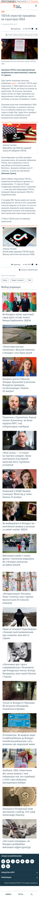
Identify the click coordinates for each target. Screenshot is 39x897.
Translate (34, 1)
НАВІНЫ (8, 894)
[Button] (16, 29)
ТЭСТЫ (20, 894)
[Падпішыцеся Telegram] (3, 866)
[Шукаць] (31, 894)
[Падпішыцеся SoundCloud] (27, 861)
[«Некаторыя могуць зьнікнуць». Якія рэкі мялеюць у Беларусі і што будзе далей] (19, 334)
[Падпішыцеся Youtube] (18, 861)
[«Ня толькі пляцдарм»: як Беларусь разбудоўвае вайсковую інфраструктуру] (19, 828)
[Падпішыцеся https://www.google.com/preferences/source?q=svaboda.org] (3, 861)
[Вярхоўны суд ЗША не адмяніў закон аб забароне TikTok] (19, 133)
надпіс (14, 83)
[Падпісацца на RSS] (8, 866)
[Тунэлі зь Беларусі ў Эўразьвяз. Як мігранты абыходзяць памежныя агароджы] (19, 690)
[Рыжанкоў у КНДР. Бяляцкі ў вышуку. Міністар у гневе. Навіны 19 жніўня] (19, 478)
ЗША (3, 12)
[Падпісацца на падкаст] (22, 861)
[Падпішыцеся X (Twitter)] (13, 861)
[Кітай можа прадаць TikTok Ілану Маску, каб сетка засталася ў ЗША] (19, 236)
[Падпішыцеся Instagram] (32, 861)
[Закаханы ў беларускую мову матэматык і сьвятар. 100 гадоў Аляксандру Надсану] (19, 796)
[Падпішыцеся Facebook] (8, 861)
